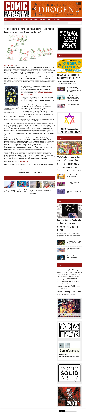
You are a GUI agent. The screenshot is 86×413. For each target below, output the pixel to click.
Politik (73, 286)
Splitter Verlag (74, 291)
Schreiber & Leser (76, 289)
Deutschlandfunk (24, 161)
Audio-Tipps (61, 138)
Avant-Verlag (73, 270)
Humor (67, 282)
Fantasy (71, 276)
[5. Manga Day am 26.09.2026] (61, 107)
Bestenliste (59, 19)
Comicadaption (71, 272)
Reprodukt (63, 289)
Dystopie (78, 274)
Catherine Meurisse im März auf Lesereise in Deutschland (36, 192)
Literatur (63, 284)
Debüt (76, 274)
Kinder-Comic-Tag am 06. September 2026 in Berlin (68, 76)
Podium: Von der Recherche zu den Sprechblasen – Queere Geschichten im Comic (69, 224)
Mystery (75, 283)
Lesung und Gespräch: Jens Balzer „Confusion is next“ (73, 249)
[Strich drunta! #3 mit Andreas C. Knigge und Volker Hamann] (61, 185)
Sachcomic (70, 289)
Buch (31, 19)
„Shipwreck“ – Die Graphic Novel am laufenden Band (9, 191)
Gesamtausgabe (61, 279)
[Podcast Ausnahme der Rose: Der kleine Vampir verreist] (61, 178)
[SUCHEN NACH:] (74, 23)
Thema (11, 19)
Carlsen (64, 272)
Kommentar (42, 19)
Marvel (71, 284)
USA (70, 294)
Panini (68, 286)
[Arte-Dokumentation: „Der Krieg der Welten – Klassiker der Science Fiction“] (61, 244)
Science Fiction (62, 292)
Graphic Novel (23, 169)
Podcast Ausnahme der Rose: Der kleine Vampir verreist (73, 175)
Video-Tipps (61, 201)
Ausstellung (66, 270)
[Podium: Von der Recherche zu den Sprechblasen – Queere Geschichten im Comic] (69, 217)
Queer (79, 286)
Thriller (67, 294)
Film (27, 19)
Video (49, 19)
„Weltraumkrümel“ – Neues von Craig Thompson (23, 190)
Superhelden (61, 294)
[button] (56, 9)
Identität (29, 169)
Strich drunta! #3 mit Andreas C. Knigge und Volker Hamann (73, 183)
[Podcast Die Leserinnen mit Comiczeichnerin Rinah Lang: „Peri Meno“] (61, 192)
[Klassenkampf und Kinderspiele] (49, 187)
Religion (58, 289)
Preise (77, 286)
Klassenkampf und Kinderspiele (47, 191)
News (23, 19)
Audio (53, 19)
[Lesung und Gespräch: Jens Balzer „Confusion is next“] (61, 251)
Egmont (66, 276)
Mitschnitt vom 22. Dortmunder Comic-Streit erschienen (73, 256)
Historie (59, 281)
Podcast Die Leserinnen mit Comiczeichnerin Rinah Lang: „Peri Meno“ (74, 191)
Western (73, 294)
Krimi (77, 281)
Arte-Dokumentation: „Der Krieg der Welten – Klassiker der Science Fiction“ (74, 242)
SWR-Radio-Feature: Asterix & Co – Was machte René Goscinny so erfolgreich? (69, 160)
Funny (79, 276)
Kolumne (36, 19)
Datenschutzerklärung (71, 411)
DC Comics (72, 274)
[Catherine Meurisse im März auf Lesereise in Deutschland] (36, 187)
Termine (35, 188)
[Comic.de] (16, 9)
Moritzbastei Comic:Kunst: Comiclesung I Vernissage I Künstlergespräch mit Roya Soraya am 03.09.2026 (74, 89)
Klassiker (73, 282)
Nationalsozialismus (61, 286)
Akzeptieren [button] (62, 411)
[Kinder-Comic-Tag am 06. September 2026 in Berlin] (69, 71)
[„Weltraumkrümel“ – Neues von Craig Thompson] (23, 186)
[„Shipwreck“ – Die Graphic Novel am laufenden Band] (10, 187)
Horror (63, 282)
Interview (17, 19)
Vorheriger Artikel (24, 172)
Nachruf (78, 283)
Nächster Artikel (36, 172)
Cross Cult (67, 274)
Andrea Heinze (10, 65)
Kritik (6, 19)
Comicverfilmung (61, 274)
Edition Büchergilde (14, 169)
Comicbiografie (78, 272)
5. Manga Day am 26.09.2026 (73, 104)
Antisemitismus (60, 270)
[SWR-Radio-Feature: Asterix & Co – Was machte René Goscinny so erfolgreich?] (69, 154)
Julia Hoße (35, 169)
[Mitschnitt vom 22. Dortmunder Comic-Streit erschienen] (61, 259)
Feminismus (75, 276)
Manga (68, 284)
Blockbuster (59, 272)
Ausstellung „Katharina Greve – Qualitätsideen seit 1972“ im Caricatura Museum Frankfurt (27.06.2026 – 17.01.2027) (73, 98)
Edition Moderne (61, 276)
